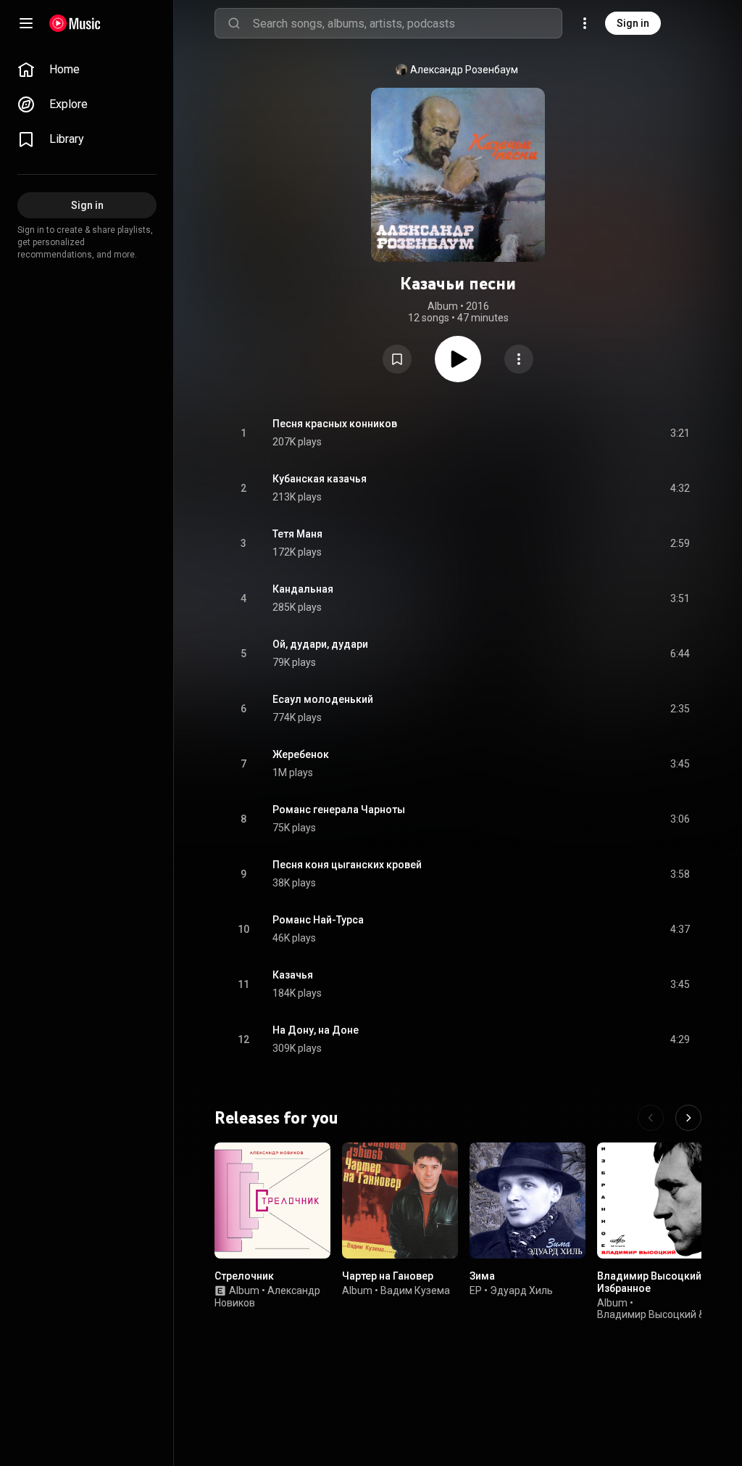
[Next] (688, 1117)
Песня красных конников (334, 423)
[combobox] (407, 23)
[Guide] (26, 23)
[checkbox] (679, 433)
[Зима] (527, 1200)
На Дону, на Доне (315, 1030)
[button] (397, 359)
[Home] (75, 23)
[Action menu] (518, 359)
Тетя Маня (297, 534)
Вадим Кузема (415, 1290)
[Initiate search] (234, 23)
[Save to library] (397, 359)
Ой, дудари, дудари (320, 644)
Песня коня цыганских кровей (347, 864)
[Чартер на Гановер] (400, 1200)
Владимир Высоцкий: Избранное (650, 1282)
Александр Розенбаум (464, 69)
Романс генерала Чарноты (338, 809)
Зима (482, 1276)
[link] (87, 69)
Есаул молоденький (322, 699)
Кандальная (302, 589)
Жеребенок (300, 754)
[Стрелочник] (272, 1200)
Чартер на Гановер (387, 1276)
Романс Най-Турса (318, 920)
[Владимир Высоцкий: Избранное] (655, 1200)
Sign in (633, 23)
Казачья (292, 975)
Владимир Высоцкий (646, 1315)
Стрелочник (244, 1276)
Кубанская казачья (319, 479)
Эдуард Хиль (521, 1290)
